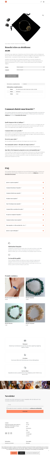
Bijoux (9, 43)
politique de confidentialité (36, 408)
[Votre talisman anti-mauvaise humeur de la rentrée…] (12, 385)
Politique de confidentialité (32, 452)
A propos (28, 432)
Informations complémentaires (13, 84)
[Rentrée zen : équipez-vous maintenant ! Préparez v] (46, 385)
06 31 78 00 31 (36, 372)
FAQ (27, 426)
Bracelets (12, 43)
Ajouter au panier (12, 76)
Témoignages (29, 434)
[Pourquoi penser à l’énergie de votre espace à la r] (37, 385)
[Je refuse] (48, 450)
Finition (6, 67)
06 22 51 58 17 (25, 374)
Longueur (7, 69)
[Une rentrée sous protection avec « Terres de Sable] (21, 385)
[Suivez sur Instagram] (6, 433)
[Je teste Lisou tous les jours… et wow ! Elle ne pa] (29, 385)
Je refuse (21, 452)
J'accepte (14, 452)
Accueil (6, 43)
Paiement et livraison (9, 443)
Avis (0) (25, 84)
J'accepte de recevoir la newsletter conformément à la (25, 408)
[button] (43, 15)
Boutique (28, 443)
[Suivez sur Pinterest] (11, 433)
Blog (27, 430)
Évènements (28, 428)
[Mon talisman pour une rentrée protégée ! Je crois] (4, 385)
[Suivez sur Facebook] (9, 433)
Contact (27, 435)
